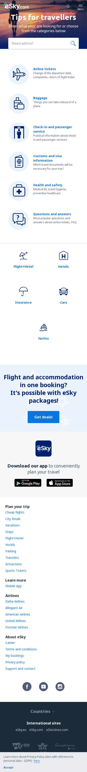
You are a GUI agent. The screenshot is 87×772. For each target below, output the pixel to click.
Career (10, 643)
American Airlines (17, 614)
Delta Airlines (15, 601)
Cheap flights (14, 512)
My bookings (14, 655)
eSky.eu (21, 730)
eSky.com (36, 730)
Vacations (12, 525)
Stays (9, 532)
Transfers (12, 557)
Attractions (13, 564)
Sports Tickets (15, 570)
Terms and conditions (21, 649)
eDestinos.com (57, 730)
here (37, 761)
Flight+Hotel (14, 538)
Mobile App (13, 586)
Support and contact (20, 668)
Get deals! (43, 417)
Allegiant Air (14, 608)
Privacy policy (15, 662)
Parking (10, 551)
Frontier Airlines (16, 627)
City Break (12, 519)
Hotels (10, 544)
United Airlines (15, 621)
